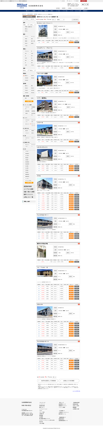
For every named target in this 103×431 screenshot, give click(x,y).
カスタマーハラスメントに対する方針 (47, 420)
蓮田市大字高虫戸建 (42, 243)
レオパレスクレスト (42, 147)
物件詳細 (76, 42)
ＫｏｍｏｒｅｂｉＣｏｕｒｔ (44, 23)
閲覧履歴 (74, 407)
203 (38, 203)
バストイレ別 (40, 10)
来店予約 (41, 421)
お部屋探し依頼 (76, 408)
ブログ (40, 410)
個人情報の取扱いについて (44, 418)
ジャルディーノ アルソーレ (44, 48)
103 (39, 42)
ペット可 (71, 10)
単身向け (52, 10)
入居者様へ (70, 8)
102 (39, 166)
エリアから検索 (28, 189)
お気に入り (71, 42)
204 (38, 209)
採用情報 (41, 415)
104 (38, 194)
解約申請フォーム (62, 413)
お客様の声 (41, 413)
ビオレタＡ (40, 304)
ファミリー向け (65, 10)
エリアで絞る (26, 19)
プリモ (39, 175)
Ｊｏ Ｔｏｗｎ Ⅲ (42, 267)
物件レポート (28, 10)
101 (39, 92)
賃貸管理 (63, 8)
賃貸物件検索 (28, 186)
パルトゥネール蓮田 (42, 73)
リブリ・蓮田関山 (41, 98)
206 (39, 331)
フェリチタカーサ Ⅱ (42, 341)
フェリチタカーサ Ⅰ (42, 215)
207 (39, 170)
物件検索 (58, 8)
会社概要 (86, 8)
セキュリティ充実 (78, 10)
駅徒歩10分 (46, 10)
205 (39, 333)
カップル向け (58, 10)
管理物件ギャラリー (63, 405)
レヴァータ (40, 122)
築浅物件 (34, 10)
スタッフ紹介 (42, 412)
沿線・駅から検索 (29, 191)
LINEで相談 (41, 423)
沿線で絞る (32, 19)
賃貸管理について (62, 404)
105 (39, 323)
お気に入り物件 (76, 405)
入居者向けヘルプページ (64, 412)
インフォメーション (78, 8)
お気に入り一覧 (28, 197)
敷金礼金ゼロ (85, 10)
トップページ (42, 404)
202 (38, 207)
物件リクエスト (28, 194)
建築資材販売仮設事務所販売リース (63, 419)
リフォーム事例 (62, 407)
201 (38, 205)
